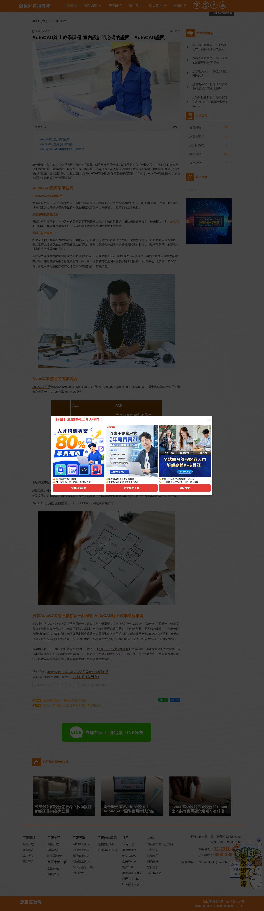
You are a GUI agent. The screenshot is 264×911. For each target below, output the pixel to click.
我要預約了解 (131, 488)
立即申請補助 (78, 488)
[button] (209, 419)
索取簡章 (185, 488)
